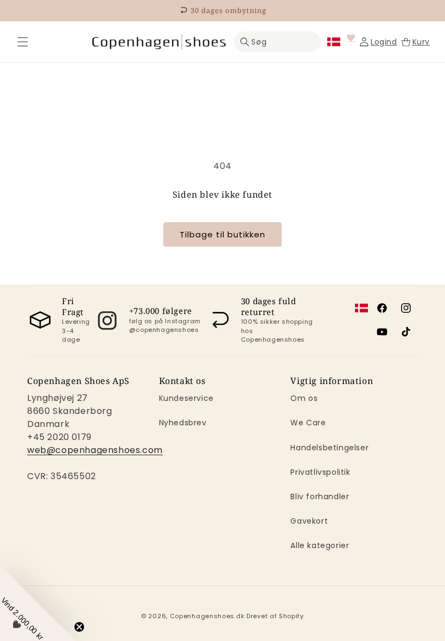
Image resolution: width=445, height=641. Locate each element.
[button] (23, 42)
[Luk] (23, 42)
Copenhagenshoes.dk (207, 616)
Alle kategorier (319, 545)
